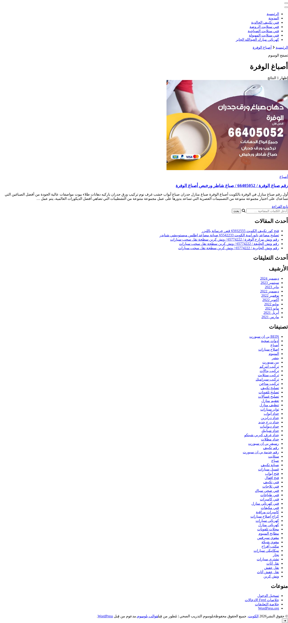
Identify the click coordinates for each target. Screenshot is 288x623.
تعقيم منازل (270, 401)
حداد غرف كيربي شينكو (261, 435)
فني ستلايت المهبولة (264, 35)
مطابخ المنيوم (269, 533)
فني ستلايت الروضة (264, 27)
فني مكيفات (270, 508)
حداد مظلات (270, 439)
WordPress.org (268, 608)
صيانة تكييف (270, 465)
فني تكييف (271, 482)
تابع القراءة (280, 206)
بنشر (275, 358)
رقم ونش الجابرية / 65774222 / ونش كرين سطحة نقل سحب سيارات (228, 248)
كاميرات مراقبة (267, 512)
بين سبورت (270, 362)
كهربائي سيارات (267, 521)
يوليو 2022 (271, 304)
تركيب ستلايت (268, 375)
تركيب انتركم (269, 366)
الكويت (253, 616)
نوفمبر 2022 (270, 295)
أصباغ (283, 177)
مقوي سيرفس (268, 538)
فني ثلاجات (270, 486)
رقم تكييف (271, 448)
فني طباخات (269, 495)
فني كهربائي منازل (265, 503)
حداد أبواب (271, 413)
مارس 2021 (270, 317)
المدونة (273, 18)
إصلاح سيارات (268, 349)
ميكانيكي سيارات (266, 550)
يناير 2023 (272, 287)
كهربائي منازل (268, 525)
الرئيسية (273, 14)
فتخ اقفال (272, 478)
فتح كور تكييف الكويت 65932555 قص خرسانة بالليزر (240, 231)
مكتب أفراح (270, 546)
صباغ (275, 461)
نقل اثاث (272, 563)
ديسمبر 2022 (269, 291)
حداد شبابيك (270, 431)
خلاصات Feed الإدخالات (262, 600)
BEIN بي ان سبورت (264, 336)
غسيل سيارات (268, 469)
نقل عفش (271, 568)
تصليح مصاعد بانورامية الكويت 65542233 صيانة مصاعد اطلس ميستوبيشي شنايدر (219, 235)
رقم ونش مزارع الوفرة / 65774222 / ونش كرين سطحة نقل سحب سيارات (224, 239)
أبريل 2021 (271, 313)
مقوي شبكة (270, 542)
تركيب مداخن (269, 384)
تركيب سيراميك (267, 379)
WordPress (105, 616)
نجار (276, 555)
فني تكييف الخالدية (265, 22)
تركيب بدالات (269, 371)
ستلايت (273, 456)
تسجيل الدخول (268, 596)
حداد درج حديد (268, 422)
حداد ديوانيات (269, 426)
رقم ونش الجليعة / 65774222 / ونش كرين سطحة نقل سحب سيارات (229, 244)
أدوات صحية (270, 341)
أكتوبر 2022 (270, 300)
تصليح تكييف (270, 388)
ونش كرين (271, 576)
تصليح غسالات (268, 396)
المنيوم (274, 354)
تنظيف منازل (269, 405)
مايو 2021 (272, 308)
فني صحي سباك (267, 491)
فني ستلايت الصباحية (263, 31)
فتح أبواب (272, 473)
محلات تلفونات (268, 529)
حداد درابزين (270, 418)
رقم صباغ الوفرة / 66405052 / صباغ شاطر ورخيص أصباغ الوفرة (232, 185)
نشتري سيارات (268, 559)
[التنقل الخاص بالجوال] (286, 3)
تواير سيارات (269, 409)
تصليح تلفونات (269, 392)
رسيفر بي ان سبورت (263, 443)
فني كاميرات (269, 499)
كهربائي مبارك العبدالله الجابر (257, 39)
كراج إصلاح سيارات (264, 516)
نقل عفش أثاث (268, 572)
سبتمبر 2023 (270, 283)
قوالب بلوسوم (147, 616)
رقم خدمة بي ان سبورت (261, 452)
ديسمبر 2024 (269, 278)
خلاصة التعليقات (267, 604)
